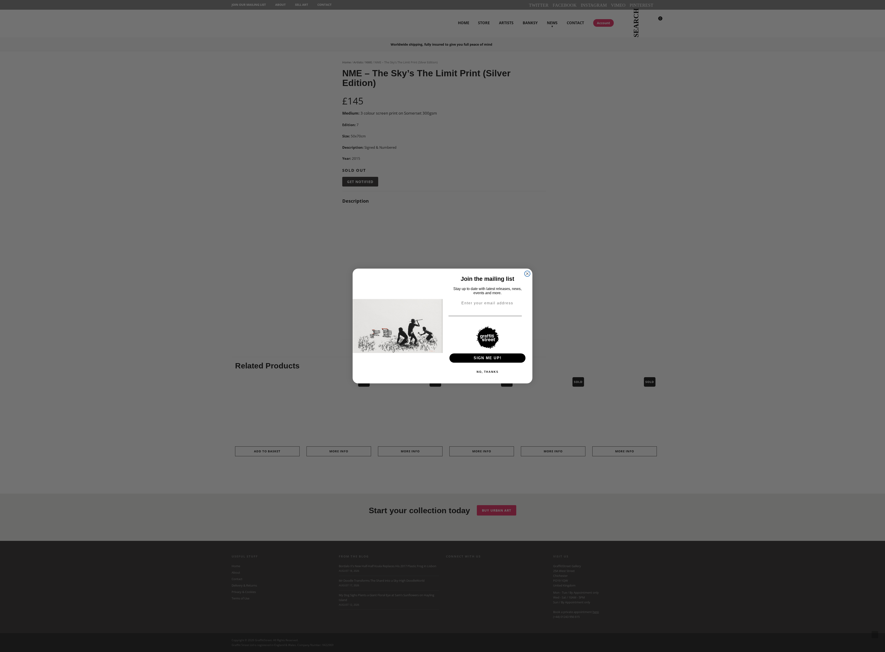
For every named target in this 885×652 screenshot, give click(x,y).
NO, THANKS (488, 371)
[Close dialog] (527, 273)
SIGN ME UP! (488, 358)
